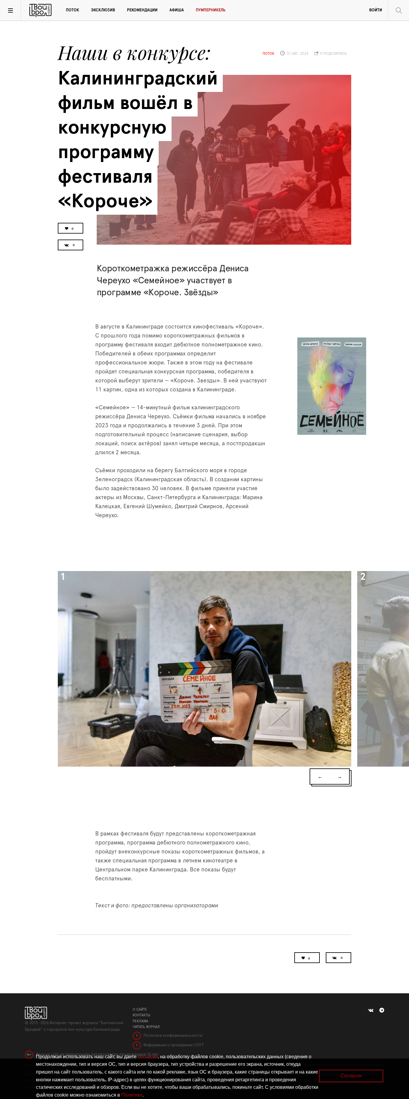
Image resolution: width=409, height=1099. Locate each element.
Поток (72, 10)
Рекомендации (142, 10)
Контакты (141, 1015)
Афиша (176, 10)
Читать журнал (146, 1027)
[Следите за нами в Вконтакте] (370, 1010)
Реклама (140, 1021)
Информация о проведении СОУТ (173, 1045)
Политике (132, 1095)
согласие (148, 1056)
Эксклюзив (103, 10)
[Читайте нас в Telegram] (381, 1010)
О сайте (140, 1009)
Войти (375, 10)
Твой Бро (40, 10)
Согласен (351, 1075)
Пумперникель (210, 10)
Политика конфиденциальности (172, 1036)
